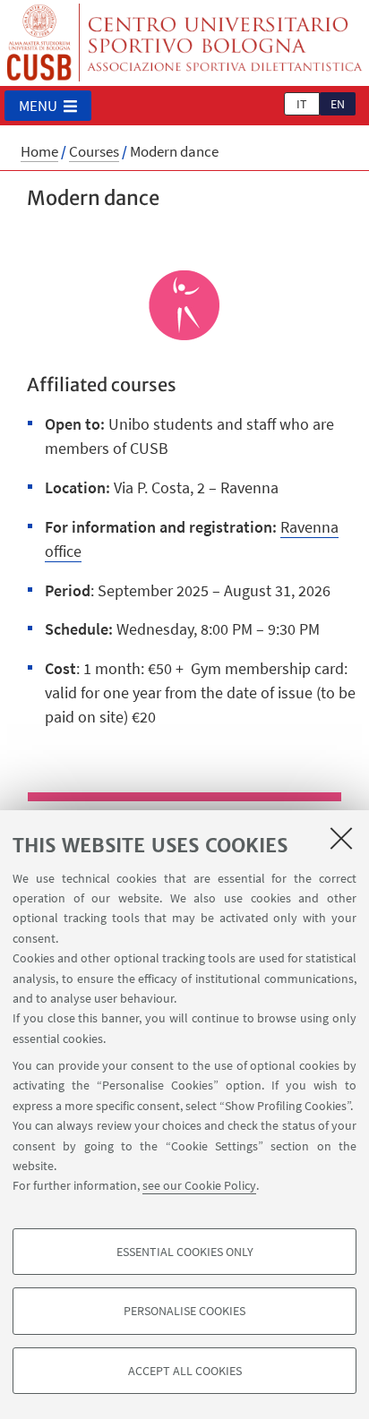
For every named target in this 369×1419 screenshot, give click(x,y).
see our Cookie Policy (199, 1185)
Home (39, 151)
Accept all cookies (185, 1371)
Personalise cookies (184, 1311)
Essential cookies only (184, 1252)
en (337, 104)
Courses (94, 151)
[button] (47, 105)
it (301, 104)
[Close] (341, 838)
